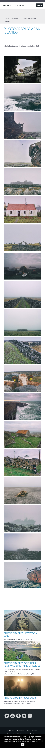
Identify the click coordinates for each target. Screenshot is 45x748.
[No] (42, 741)
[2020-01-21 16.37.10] (22, 307)
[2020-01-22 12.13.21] (22, 223)
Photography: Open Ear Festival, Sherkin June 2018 (22, 664)
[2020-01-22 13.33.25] (22, 588)
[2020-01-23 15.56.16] (22, 504)
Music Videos (32, 731)
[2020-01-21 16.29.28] (22, 336)
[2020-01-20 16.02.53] (22, 83)
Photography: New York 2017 (20, 634)
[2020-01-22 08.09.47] (22, 279)
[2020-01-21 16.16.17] (22, 364)
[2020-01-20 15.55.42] (22, 476)
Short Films (10, 731)
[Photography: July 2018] (22, 695)
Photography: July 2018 (20, 697)
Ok (23, 744)
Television (20, 731)
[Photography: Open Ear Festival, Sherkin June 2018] (22, 660)
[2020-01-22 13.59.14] (22, 532)
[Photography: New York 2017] (22, 630)
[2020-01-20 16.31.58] (22, 420)
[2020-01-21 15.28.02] (22, 392)
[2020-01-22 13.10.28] (22, 139)
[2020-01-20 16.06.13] (22, 448)
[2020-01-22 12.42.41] (22, 195)
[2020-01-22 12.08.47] (22, 251)
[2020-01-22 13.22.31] (22, 111)
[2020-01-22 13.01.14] (22, 167)
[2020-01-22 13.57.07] (22, 560)
